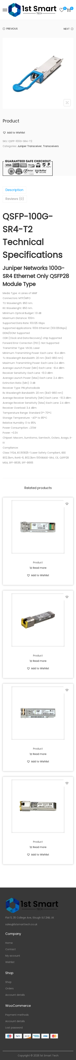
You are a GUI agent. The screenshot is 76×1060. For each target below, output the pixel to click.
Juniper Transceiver (29, 146)
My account (12, 955)
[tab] (38, 189)
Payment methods (17, 1015)
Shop (8, 982)
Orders (9, 988)
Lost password (14, 1027)
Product (38, 562)
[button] (14, 132)
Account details (15, 995)
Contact (10, 949)
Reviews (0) (14, 199)
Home (9, 943)
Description (14, 190)
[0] (62, 10)
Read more (39, 568)
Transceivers (51, 146)
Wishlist (9, 962)
